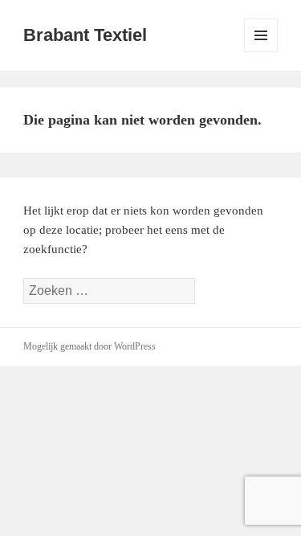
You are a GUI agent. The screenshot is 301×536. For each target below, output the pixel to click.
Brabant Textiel (85, 35)
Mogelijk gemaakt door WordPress (89, 346)
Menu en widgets (261, 51)
